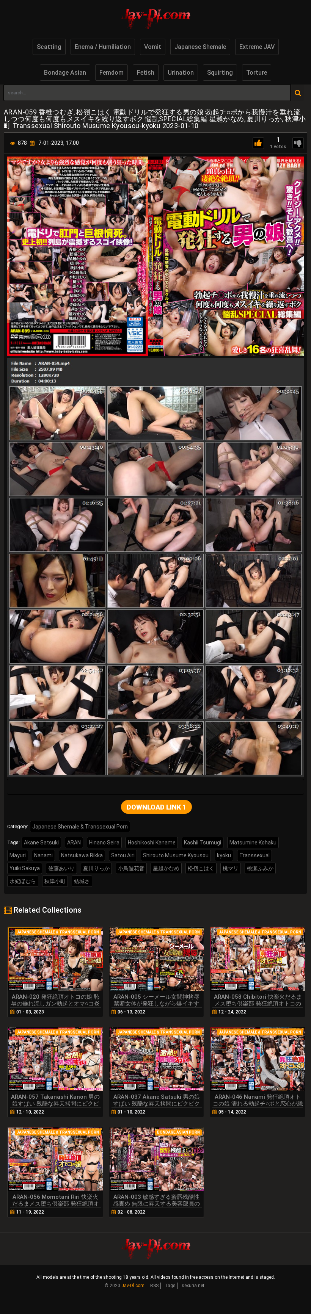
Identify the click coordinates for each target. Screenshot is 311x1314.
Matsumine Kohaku (252, 842)
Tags (170, 1285)
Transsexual (254, 855)
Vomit (152, 46)
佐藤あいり (61, 868)
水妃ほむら (22, 881)
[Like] (258, 143)
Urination (181, 72)
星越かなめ (166, 868)
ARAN (74, 842)
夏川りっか (96, 868)
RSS (154, 1285)
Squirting (220, 72)
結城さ (82, 881)
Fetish (145, 72)
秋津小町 (55, 881)
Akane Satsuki (41, 842)
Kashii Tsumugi (202, 842)
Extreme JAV (257, 46)
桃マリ (231, 868)
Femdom (111, 72)
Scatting (49, 46)
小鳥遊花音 (131, 868)
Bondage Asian (65, 72)
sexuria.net (193, 1285)
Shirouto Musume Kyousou (176, 855)
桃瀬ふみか (260, 868)
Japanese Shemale (200, 46)
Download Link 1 (156, 807)
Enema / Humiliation (103, 46)
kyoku (224, 855)
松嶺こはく (201, 868)
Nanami (43, 855)
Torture (256, 72)
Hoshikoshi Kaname (152, 842)
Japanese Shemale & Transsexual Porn (80, 827)
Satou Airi (123, 855)
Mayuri (17, 855)
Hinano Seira (104, 842)
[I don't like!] (298, 143)
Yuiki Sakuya (24, 868)
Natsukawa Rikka (82, 855)
